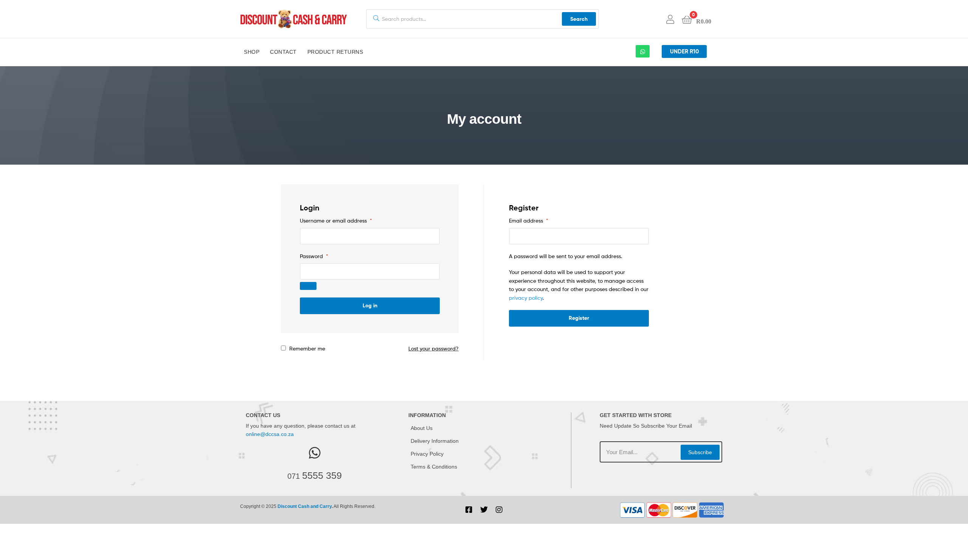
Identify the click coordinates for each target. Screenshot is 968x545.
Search (579, 19)
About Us (422, 428)
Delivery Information (435, 441)
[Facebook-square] (469, 510)
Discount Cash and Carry (305, 506)
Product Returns (335, 52)
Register (579, 318)
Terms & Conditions (434, 467)
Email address (528, 220)
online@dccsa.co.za (270, 434)
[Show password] (308, 286)
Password (314, 256)
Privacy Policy (427, 454)
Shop (251, 52)
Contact (283, 52)
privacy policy (526, 297)
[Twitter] (484, 510)
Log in (370, 305)
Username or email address (336, 220)
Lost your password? (433, 348)
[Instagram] (499, 510)
